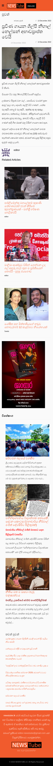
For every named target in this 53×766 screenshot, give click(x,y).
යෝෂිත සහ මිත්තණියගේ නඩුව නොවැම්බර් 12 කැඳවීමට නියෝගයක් (25, 325)
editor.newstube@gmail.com (32, 733)
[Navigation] (3, 5)
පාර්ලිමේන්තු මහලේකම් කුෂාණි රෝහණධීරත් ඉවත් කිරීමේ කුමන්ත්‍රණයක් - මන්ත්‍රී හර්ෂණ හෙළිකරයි (23, 207)
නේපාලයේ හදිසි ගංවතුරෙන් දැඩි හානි (21, 649)
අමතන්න (31, 750)
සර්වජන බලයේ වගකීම (20, 458)
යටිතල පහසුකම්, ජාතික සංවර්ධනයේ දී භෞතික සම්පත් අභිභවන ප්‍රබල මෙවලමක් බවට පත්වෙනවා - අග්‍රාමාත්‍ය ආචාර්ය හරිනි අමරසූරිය (27, 686)
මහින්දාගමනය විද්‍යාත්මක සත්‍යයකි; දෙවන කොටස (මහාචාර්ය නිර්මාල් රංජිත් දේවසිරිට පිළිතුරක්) (27, 521)
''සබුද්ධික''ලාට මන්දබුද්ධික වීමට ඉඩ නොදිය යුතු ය (27, 666)
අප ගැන (21, 750)
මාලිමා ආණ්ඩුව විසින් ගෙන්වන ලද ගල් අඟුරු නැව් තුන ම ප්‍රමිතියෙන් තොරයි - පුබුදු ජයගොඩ (24, 268)
